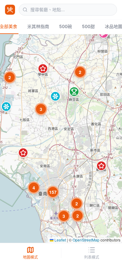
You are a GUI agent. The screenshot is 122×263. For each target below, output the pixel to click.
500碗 (65, 26)
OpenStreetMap (86, 239)
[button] (41, 109)
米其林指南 (38, 26)
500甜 (88, 26)
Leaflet (59, 239)
